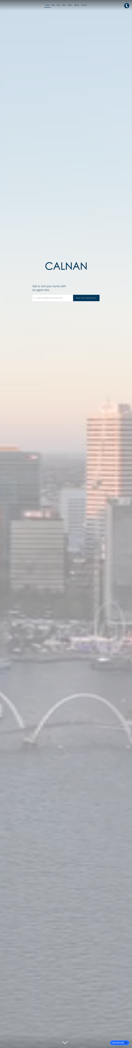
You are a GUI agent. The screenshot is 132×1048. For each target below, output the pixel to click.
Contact (84, 5)
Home (47, 5)
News (70, 5)
